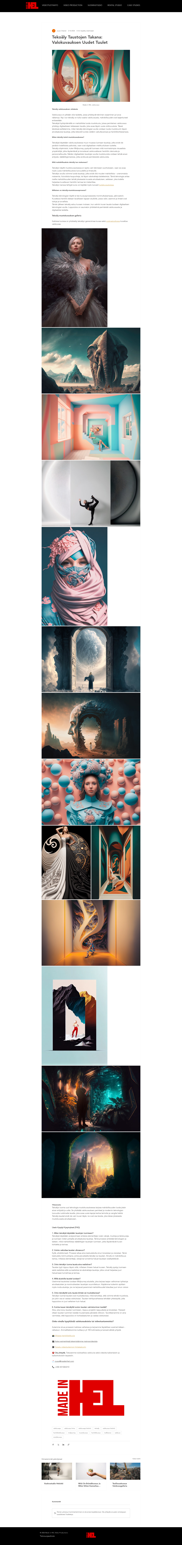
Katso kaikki (137, 1459)
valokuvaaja (57, 1428)
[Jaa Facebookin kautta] (53, 1445)
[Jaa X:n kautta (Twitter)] (58, 1445)
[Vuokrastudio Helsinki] (57, 1471)
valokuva (117, 1433)
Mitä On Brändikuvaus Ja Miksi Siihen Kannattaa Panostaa (89, 1484)
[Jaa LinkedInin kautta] (63, 1445)
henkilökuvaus (96, 1433)
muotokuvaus (83, 1433)
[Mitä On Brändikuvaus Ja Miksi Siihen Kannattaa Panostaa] (91, 1471)
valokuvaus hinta (69, 1428)
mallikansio (107, 1433)
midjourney (72, 1433)
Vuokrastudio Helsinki (53, 1483)
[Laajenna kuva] (74, 277)
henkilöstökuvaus (59, 1433)
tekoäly (97, 1428)
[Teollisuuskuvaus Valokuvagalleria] (125, 1471)
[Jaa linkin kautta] (69, 1445)
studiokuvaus (57, 1437)
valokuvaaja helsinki (84, 1428)
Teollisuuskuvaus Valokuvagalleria (119, 1484)
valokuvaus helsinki (109, 1428)
